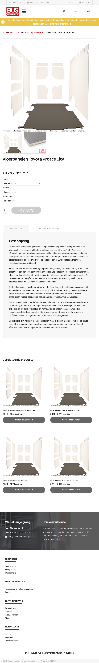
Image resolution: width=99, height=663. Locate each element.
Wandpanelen (10, 573)
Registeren (9, 637)
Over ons (8, 612)
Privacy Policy (10, 608)
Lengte (5, 179)
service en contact (15, 581)
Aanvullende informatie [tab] (47, 228)
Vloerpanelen (10, 570)
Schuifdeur (6, 188)
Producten (11, 559)
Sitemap (8, 618)
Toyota (19, 32)
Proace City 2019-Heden (33, 32)
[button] (15, 2)
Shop (12, 32)
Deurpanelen (10, 566)
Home (5, 32)
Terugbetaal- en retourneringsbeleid (20, 589)
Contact (8, 592)
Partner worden (11, 615)
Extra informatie (14, 601)
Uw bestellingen (11, 641)
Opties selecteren (24, 420)
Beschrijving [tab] (16, 228)
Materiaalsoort (8, 196)
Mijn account (12, 627)
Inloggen (8, 634)
